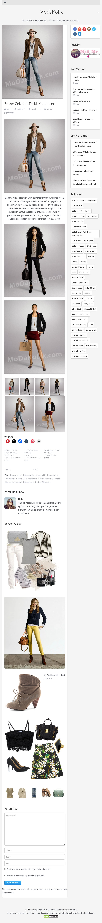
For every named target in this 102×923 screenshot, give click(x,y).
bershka (91, 256)
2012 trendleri (90, 251)
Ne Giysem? (40, 20)
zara (91, 325)
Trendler (90, 298)
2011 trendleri (77, 221)
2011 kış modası (78, 216)
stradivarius (76, 293)
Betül (9, 109)
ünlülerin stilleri (77, 346)
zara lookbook (77, 330)
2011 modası (92, 216)
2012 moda (91, 246)
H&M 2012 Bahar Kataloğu (31, 451)
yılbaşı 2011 (87, 304)
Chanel (74, 262)
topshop (87, 293)
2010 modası (77, 206)
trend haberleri (77, 298)
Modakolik (66, 909)
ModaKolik (51, 12)
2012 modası (77, 251)
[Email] (79, 34)
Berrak (83, 165)
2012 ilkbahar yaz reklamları (82, 241)
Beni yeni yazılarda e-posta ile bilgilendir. (26, 875)
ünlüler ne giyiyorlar (79, 356)
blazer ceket (16, 475)
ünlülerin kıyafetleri (79, 335)
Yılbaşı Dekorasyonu (81, 101)
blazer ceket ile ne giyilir (34, 475)
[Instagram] (89, 29)
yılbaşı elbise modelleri (80, 314)
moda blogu (83, 272)
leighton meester (78, 267)
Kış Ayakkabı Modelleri (54, 675)
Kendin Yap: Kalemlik (81, 171)
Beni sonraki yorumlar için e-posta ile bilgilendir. (29, 869)
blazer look (28, 482)
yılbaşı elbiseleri (90, 309)
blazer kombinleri (13, 482)
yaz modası (76, 304)
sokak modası (77, 288)
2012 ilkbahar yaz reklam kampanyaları (81, 233)
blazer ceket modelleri (26, 478)
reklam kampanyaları (80, 283)
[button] (11, 386)
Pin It (35, 469)
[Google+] (79, 29)
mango (90, 267)
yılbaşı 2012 (76, 309)
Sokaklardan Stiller (51, 450)
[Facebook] (75, 29)
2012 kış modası (78, 246)
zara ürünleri (91, 330)
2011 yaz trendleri (79, 227)
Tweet (7, 469)
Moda (74, 272)
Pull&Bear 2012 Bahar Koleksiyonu (12, 451)
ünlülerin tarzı (91, 346)
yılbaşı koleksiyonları (79, 319)
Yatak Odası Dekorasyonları (84, 110)
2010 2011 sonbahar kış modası (84, 200)
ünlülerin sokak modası (80, 340)
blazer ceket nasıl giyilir (49, 478)
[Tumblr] (75, 34)
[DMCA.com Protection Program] (51, 917)
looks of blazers (42, 482)
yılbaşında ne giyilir (79, 325)
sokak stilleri (90, 288)
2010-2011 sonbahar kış (81, 211)
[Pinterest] (84, 29)
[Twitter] (94, 29)
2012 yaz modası (78, 256)
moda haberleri (77, 277)
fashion (83, 262)
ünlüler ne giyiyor (78, 351)
